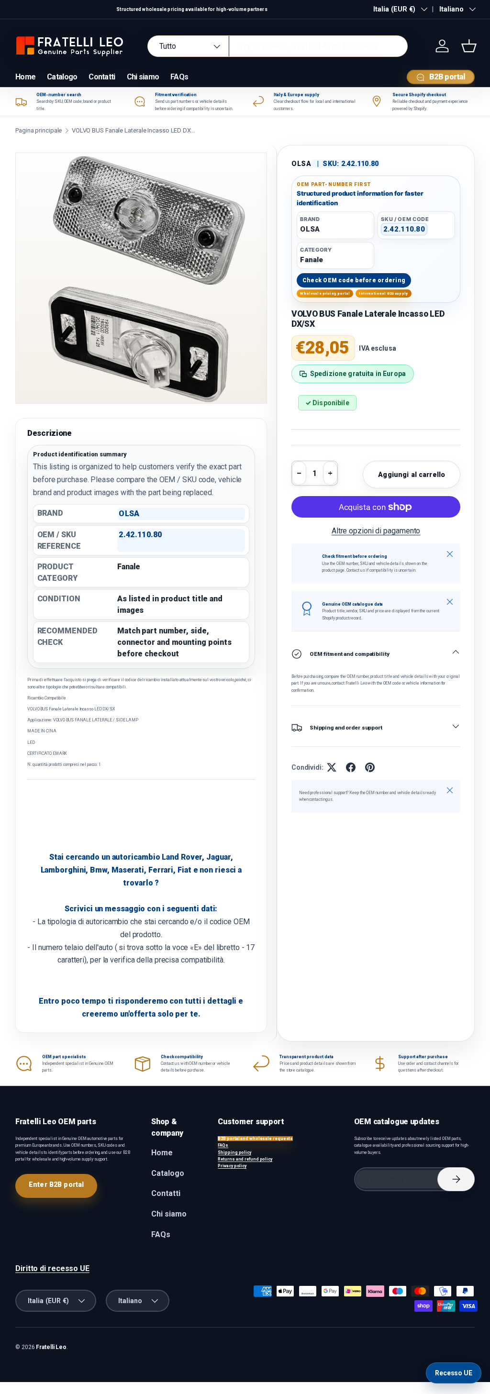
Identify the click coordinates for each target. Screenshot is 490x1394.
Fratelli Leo (51, 1347)
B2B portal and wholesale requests (255, 1138)
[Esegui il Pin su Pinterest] (369, 767)
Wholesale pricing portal (325, 293)
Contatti (102, 76)
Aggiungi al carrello (411, 474)
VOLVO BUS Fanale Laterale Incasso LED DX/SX (134, 130)
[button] (468, 45)
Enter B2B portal (56, 1184)
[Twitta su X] (331, 767)
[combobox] (277, 46)
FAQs (179, 76)
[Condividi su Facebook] (350, 767)
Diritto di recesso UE (52, 1268)
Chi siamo (143, 76)
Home (25, 76)
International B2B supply (383, 293)
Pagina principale (38, 130)
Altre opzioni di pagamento (376, 530)
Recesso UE (453, 1373)
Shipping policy (234, 1152)
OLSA (301, 163)
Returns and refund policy (245, 1159)
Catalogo (62, 76)
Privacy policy (232, 1165)
